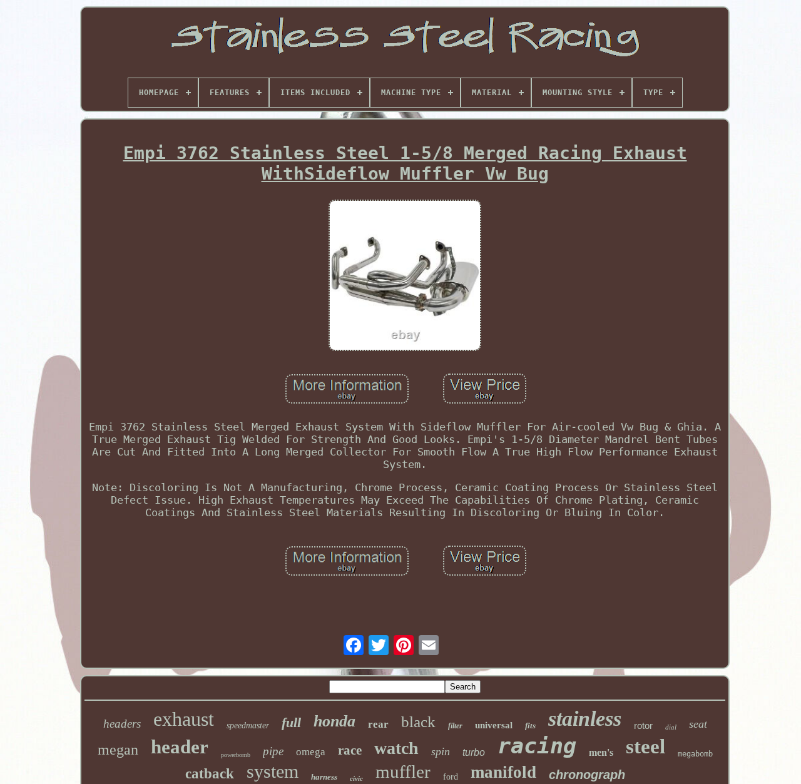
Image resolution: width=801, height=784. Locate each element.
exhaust (183, 719)
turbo (473, 752)
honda (334, 721)
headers (122, 723)
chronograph (587, 774)
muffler (403, 771)
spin (440, 751)
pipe (273, 751)
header (179, 747)
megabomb (695, 754)
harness (324, 776)
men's (601, 752)
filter (455, 725)
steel (645, 746)
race (350, 750)
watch (396, 748)
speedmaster (248, 725)
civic (356, 778)
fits (530, 725)
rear (378, 724)
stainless (584, 718)
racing (536, 745)
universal (494, 725)
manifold (503, 772)
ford (450, 776)
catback (209, 773)
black (418, 721)
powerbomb (235, 754)
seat (698, 724)
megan (118, 749)
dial (670, 727)
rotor (643, 725)
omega (310, 752)
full (291, 722)
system (272, 771)
